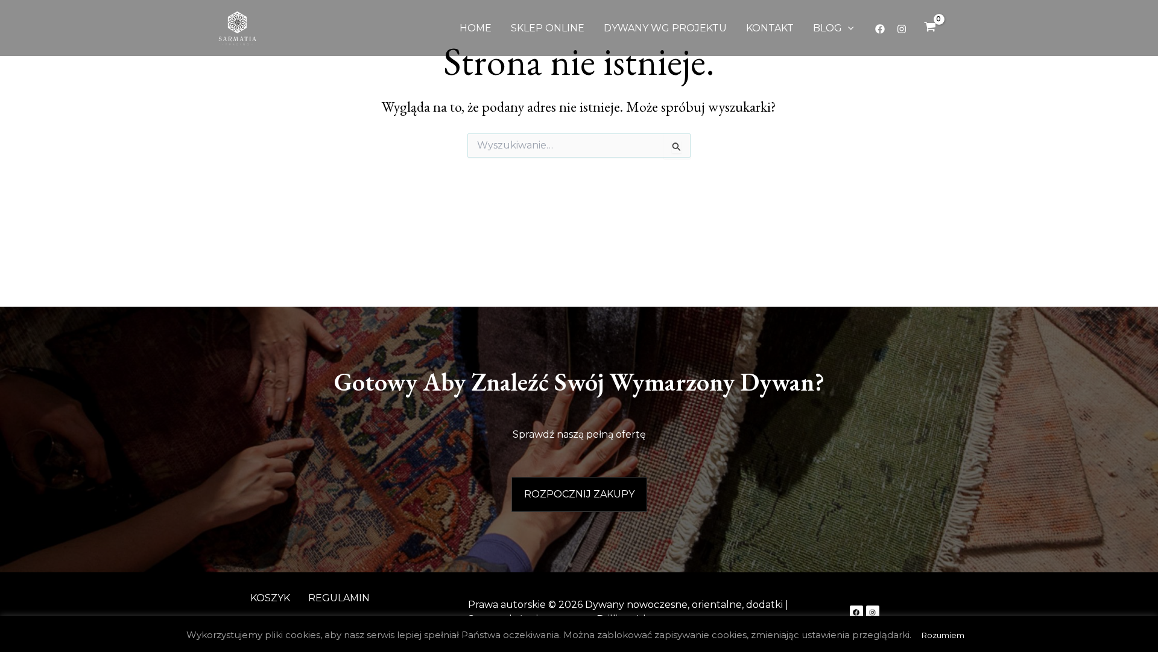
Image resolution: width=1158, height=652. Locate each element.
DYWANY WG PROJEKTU (665, 28)
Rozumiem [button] (943, 635)
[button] (848, 28)
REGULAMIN (339, 598)
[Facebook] (880, 29)
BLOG (827, 28)
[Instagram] (901, 29)
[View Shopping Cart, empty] (930, 28)
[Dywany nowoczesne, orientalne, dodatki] (237, 27)
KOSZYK (270, 598)
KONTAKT (770, 28)
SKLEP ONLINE (547, 28)
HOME (476, 28)
